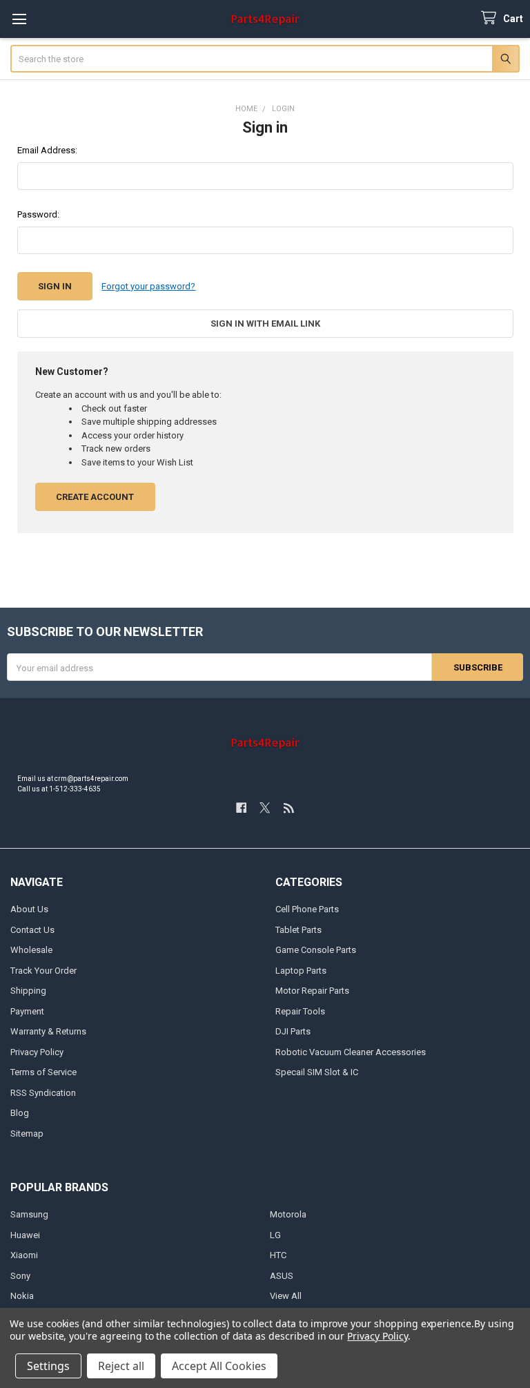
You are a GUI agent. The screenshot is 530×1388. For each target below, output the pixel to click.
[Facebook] (241, 808)
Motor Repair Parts (312, 990)
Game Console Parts (315, 950)
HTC (278, 1255)
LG (275, 1235)
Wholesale (31, 950)
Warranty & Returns (48, 1031)
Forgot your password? (148, 286)
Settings (48, 1365)
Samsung (29, 1214)
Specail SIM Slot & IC (316, 1072)
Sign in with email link (265, 323)
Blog (19, 1113)
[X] (265, 808)
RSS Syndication (43, 1093)
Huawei (25, 1235)
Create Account (95, 497)
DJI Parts (293, 1031)
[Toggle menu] (19, 19)
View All (286, 1296)
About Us (29, 909)
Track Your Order (43, 970)
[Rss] (289, 808)
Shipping (28, 990)
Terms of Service (43, 1072)
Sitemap (26, 1133)
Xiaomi (24, 1255)
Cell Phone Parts (307, 909)
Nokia (22, 1296)
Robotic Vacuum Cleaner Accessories (350, 1052)
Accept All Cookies (219, 1365)
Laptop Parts (300, 970)
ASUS (281, 1276)
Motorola (288, 1214)
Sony (20, 1276)
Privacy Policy (36, 1052)
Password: (38, 214)
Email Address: (47, 150)
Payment (27, 1011)
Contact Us (32, 930)
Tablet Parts (298, 930)
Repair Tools (300, 1011)
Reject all (121, 1365)
